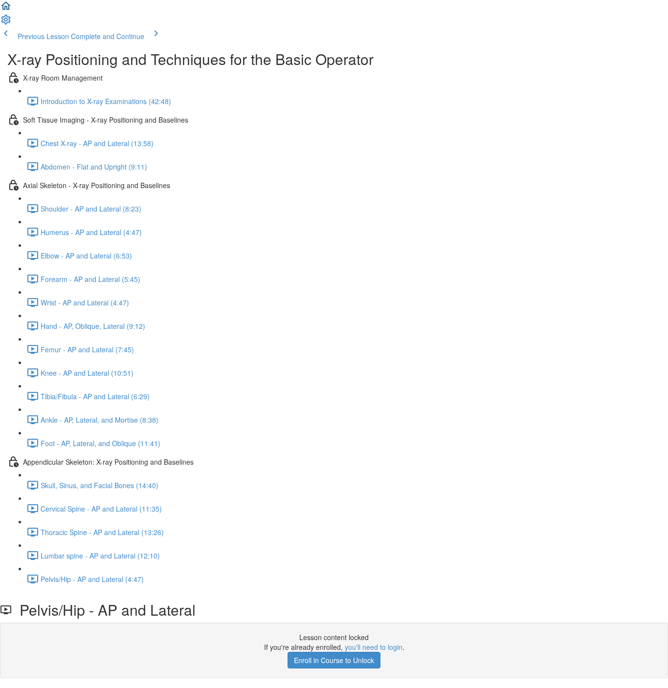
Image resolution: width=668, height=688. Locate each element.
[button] (6, 9)
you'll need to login (373, 647)
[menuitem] (6, 22)
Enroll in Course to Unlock (334, 660)
